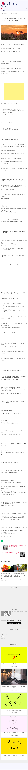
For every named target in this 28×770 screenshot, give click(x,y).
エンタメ (4, 632)
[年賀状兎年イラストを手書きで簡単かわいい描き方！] (14, 724)
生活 (2, 540)
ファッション (4, 634)
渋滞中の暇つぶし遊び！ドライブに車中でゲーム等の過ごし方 (19, 575)
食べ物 (3, 638)
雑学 (9, 540)
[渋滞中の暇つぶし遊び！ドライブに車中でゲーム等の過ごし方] (20, 568)
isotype (24, 767)
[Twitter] (5, 537)
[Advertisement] (14, 91)
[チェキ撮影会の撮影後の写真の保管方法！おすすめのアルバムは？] (14, 677)
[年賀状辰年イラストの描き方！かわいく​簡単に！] (14, 701)
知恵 (6, 540)
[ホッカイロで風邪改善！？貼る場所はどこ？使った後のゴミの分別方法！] (7, 568)
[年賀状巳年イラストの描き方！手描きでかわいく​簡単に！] (14, 655)
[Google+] (8, 537)
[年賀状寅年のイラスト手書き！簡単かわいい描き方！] (14, 746)
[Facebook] (2, 537)
